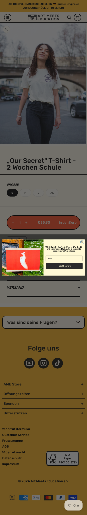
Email (48, 254)
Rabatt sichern (64, 266)
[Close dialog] (82, 242)
